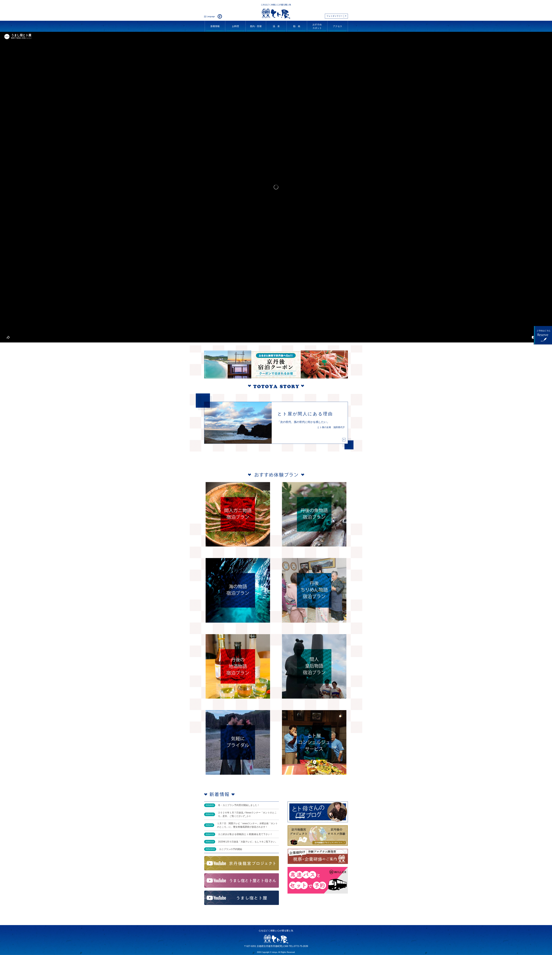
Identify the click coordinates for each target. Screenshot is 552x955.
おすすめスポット (317, 26)
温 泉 (276, 26)
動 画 (296, 26)
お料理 (235, 26)
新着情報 (215, 26)
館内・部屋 (256, 26)
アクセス (337, 26)
